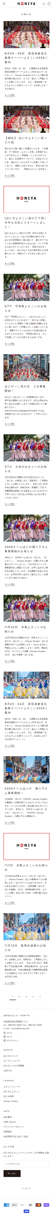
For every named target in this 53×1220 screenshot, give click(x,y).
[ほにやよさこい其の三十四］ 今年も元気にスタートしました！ (26, 222)
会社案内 (8, 1117)
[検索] (44, 4)
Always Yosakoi (11, 1101)
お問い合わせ (10, 1122)
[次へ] (40, 996)
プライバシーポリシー (14, 1126)
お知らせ (8, 1070)
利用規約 (8, 1131)
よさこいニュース (12, 1086)
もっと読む (10, 95)
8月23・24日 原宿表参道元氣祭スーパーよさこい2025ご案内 (26, 708)
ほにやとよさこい (12, 1091)
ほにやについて (11, 1056)
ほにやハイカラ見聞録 (14, 1065)
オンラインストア (12, 1060)
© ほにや (26, 1188)
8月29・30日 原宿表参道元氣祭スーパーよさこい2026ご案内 (26, 58)
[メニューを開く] (4, 4)
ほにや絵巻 (9, 1096)
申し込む (12, 1173)
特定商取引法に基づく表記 (16, 1136)
